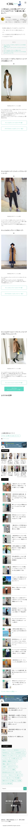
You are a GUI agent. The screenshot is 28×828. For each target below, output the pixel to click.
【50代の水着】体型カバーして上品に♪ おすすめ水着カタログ (19, 630)
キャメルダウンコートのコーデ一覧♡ (14, 122)
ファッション (6, 438)
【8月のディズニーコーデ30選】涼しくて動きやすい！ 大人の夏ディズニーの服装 (19, 485)
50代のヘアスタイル (7, 750)
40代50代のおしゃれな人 (8, 752)
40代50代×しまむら (20, 752)
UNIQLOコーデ (5, 755)
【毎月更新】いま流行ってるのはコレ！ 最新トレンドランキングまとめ (17, 717)
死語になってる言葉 (16, 780)
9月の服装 (17, 777)
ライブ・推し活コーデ (7, 777)
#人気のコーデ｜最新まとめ (15, 736)
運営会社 (3, 819)
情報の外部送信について (12, 819)
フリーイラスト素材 (6, 821)
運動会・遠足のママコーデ (8, 764)
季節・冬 (9, 435)
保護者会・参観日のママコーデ (9, 761)
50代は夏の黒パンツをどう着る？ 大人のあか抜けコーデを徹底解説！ (19, 558)
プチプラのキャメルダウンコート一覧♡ (14, 128)
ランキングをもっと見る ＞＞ (9, 691)
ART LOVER (21, 819)
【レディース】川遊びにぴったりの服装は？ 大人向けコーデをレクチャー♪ (19, 579)
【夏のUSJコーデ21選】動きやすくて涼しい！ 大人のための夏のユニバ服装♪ (19, 527)
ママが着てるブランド (16, 758)
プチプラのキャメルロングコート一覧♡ (14, 293)
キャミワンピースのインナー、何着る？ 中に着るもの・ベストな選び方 (19, 620)
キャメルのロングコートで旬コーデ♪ (12, 50)
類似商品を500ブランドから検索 (14, 105)
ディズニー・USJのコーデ (8, 775)
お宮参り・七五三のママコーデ (9, 766)
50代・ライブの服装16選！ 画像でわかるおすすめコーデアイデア (19, 672)
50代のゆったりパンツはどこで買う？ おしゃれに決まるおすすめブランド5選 (19, 516)
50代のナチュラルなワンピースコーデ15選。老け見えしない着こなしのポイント (19, 682)
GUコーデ (13, 755)
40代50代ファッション (19, 750)
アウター (4, 435)
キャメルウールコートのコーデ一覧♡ (14, 382)
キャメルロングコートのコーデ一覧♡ (14, 287)
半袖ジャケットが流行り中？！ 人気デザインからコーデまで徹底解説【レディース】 (19, 599)
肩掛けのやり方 (6, 780)
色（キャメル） (16, 435)
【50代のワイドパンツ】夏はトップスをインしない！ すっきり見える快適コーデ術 (19, 568)
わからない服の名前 (7, 783)
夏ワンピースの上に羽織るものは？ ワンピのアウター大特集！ (19, 506)
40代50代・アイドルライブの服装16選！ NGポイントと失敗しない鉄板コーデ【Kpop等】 (19, 610)
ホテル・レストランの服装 (8, 769)
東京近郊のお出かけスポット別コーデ (11, 772)
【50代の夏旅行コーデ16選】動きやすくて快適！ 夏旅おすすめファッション (19, 547)
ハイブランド (5, 758)
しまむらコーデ (21, 755)
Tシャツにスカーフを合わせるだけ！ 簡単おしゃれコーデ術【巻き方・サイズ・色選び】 (19, 651)
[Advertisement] (14, 152)
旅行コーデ (19, 775)
